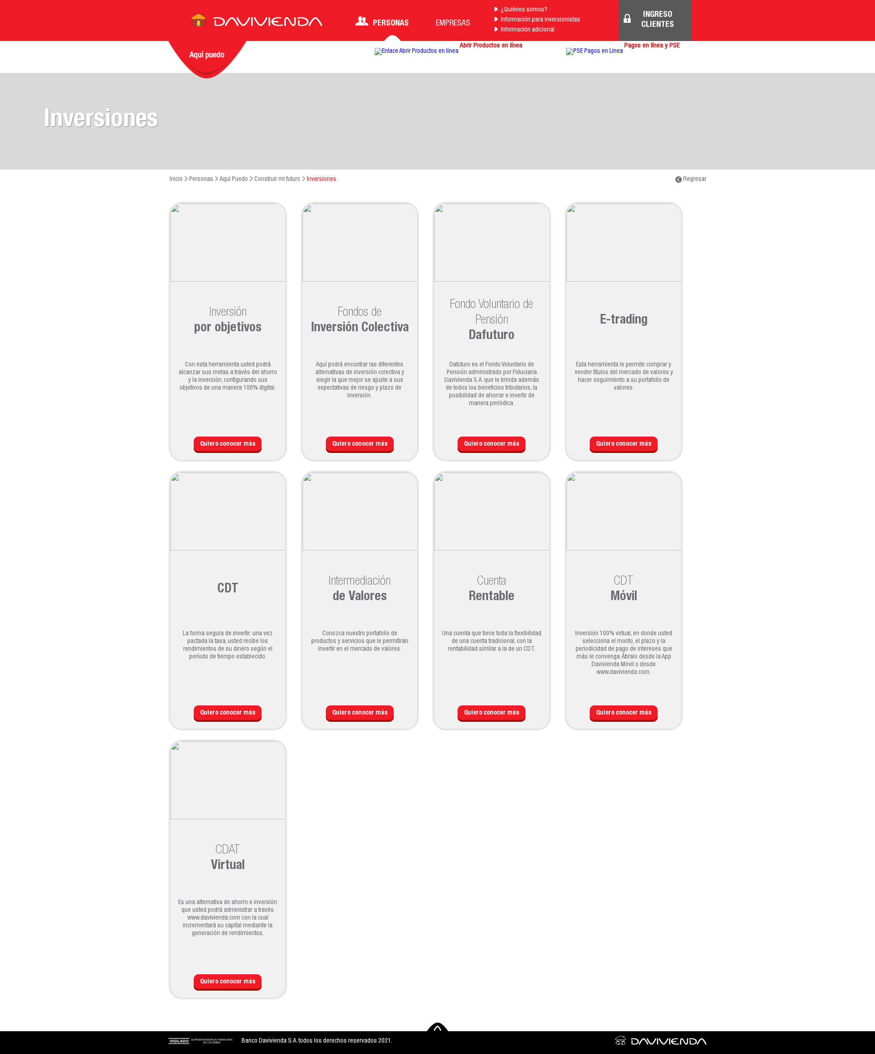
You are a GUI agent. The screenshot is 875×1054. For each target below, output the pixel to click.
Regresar (694, 179)
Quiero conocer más (227, 444)
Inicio (176, 179)
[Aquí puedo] (207, 60)
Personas (391, 24)
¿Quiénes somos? (524, 10)
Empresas (453, 24)
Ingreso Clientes (657, 20)
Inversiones (321, 179)
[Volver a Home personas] (256, 23)
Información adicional (528, 30)
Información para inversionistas (540, 20)
